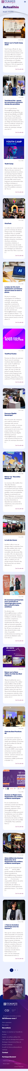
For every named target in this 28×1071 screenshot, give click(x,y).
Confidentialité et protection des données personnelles (18, 1064)
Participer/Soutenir (9, 1057)
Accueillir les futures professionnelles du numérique (12, 1048)
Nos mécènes (5, 1025)
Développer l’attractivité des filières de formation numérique (11, 1043)
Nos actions (6, 1028)
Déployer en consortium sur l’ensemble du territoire (12, 1033)
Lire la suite (18, 69)
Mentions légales (6, 1063)
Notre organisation (6, 1022)
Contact (5, 1052)
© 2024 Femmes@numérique (8, 1060)
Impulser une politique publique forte (11, 1037)
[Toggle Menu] (25, 1)
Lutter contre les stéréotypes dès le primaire (13, 1039)
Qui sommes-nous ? (9, 1018)
